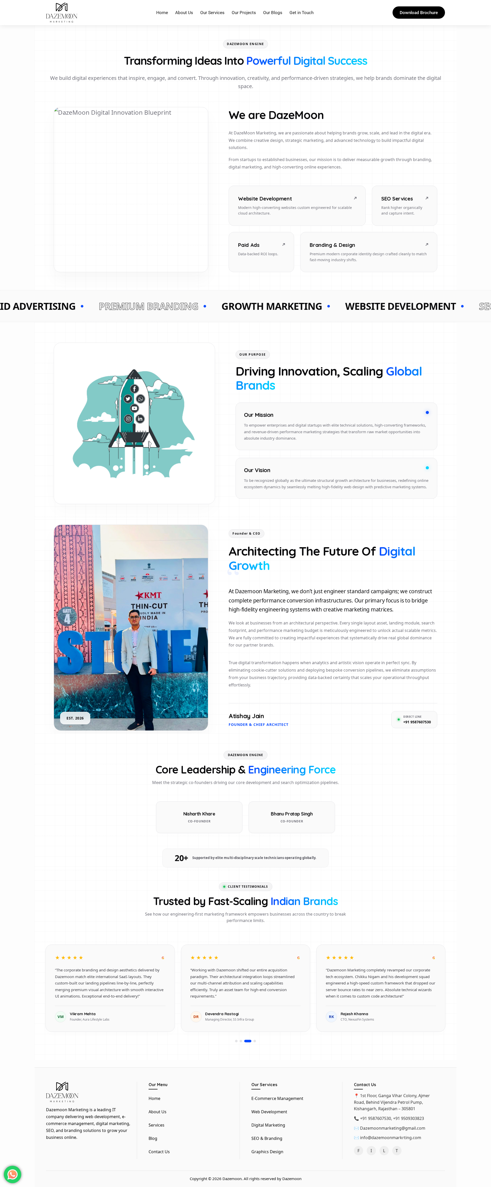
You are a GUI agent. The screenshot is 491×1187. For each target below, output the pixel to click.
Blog (153, 1138)
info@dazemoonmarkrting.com (390, 1137)
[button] (236, 1041)
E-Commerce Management (277, 1098)
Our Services (212, 12)
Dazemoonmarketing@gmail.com (392, 1128)
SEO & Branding (266, 1138)
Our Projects (244, 12)
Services (156, 1125)
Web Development (269, 1112)
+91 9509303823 (408, 1118)
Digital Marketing (268, 1125)
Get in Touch (301, 12)
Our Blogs (272, 12)
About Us (184, 12)
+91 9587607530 (375, 1118)
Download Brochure (419, 12)
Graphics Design (267, 1151)
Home (162, 12)
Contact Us (159, 1151)
